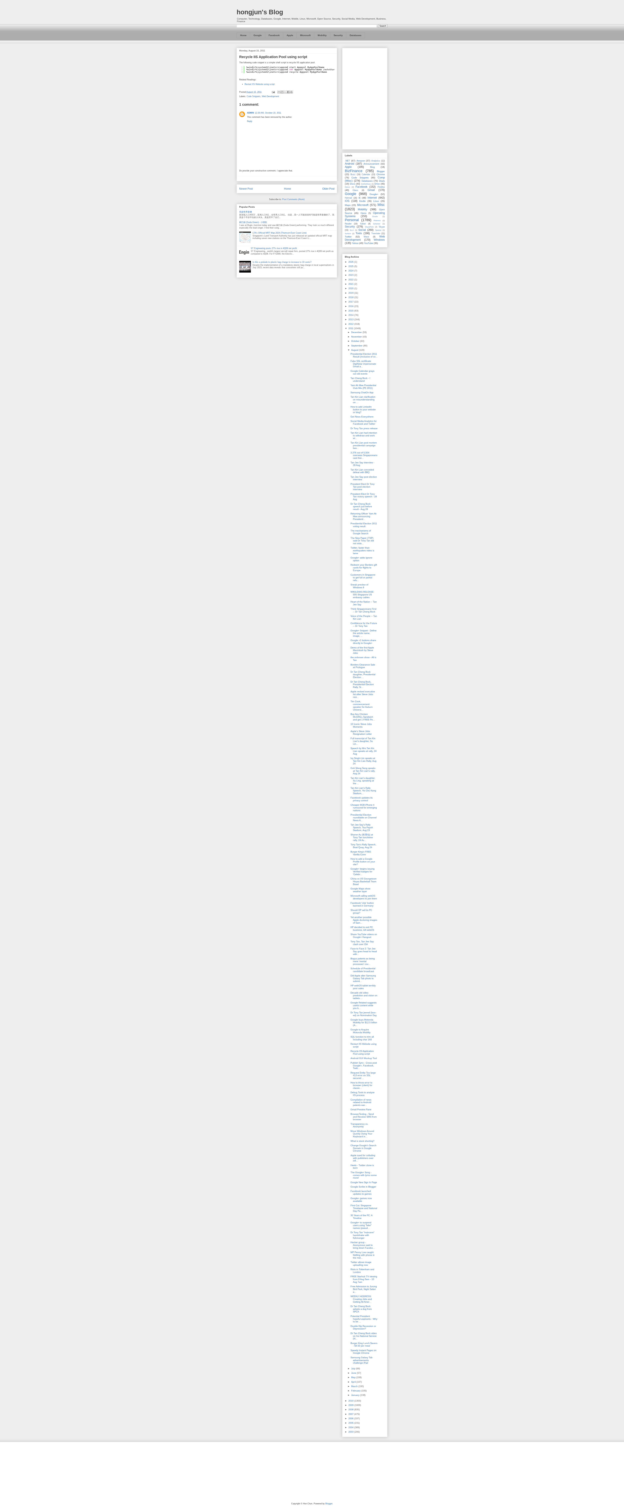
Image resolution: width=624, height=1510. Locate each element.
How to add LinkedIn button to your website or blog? (363, 409)
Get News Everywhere (362, 416)
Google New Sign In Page (364, 1182)
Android (349, 163)
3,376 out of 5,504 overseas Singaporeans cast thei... (364, 455)
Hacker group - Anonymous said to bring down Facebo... (363, 1245)
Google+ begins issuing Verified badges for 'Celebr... (363, 871)
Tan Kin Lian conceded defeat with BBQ (362, 471)
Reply (249, 121)
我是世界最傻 (245, 212)
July (353, 1368)
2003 (351, 1431)
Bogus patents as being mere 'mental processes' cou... (363, 961)
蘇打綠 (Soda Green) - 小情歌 (253, 222)
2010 (351, 1400)
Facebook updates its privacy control (362, 799)
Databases (355, 35)
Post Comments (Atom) (293, 199)
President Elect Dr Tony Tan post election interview (363, 487)
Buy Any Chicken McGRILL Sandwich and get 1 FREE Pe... (363, 717)
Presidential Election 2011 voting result (364, 525)
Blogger (381, 171)
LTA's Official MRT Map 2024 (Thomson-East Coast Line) (279, 233)
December (357, 332)
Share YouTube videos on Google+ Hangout (364, 935)
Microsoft (305, 35)
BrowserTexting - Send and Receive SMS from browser (364, 1117)
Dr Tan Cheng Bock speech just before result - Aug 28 (361, 507)
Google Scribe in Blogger (363, 1186)
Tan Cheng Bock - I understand (360, 379)
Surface (348, 234)
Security (338, 35)
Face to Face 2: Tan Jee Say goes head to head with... (364, 951)
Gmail (371, 190)
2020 (351, 288)
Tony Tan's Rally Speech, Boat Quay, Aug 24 (363, 846)
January (355, 1395)
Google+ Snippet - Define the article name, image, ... (364, 633)
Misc (381, 205)
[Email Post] (273, 92)
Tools (359, 233)
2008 (351, 1409)
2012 (351, 324)
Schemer (376, 224)
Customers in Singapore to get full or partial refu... (363, 577)
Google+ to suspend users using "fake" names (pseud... (361, 1225)
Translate (375, 233)
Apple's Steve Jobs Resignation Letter (361, 732)
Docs (352, 183)
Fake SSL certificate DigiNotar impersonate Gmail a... (363, 364)
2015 (351, 310)
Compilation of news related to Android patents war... (361, 1102)
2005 (351, 1423)
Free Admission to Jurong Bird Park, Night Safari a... (364, 1289)
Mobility (322, 35)
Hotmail (348, 198)
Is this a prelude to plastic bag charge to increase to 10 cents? (282, 262)
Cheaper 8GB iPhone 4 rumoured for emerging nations (364, 808)
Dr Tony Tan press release (364, 428)
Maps (348, 205)
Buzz (353, 174)
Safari (363, 224)
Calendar (366, 174)
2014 (351, 315)
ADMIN (250, 113)
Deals (382, 181)
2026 (351, 262)
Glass (355, 190)
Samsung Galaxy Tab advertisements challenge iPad (361, 1360)
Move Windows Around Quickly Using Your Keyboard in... (362, 1134)
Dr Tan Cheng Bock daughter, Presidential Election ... (363, 675)
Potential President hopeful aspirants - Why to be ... (364, 1319)
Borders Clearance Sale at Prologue (363, 666)
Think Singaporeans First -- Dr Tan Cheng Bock (363, 610)
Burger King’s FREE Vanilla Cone (361, 853)
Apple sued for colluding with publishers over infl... (363, 1158)
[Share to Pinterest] (291, 92)
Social (362, 229)
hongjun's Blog (260, 12)
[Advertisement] (365, 98)
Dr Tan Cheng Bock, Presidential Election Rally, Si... (362, 684)
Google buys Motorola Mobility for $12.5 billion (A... (364, 1022)
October (355, 341)
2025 (351, 266)
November (357, 336)
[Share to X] (285, 92)
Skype (382, 227)
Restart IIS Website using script (260, 84)
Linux (376, 201)
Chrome (381, 174)
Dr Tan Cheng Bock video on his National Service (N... (364, 1336)
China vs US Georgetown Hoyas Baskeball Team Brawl (364, 881)
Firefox (381, 187)
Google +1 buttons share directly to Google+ (363, 641)
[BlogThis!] (282, 92)
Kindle (362, 201)
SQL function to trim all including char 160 (362, 1038)
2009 (351, 1405)
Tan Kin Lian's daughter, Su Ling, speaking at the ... (363, 781)
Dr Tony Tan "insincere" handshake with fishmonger (362, 1235)
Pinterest (377, 220)
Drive (377, 183)
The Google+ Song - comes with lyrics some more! (364, 1175)
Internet (372, 197)
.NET (347, 160)
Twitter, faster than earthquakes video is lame (362, 550)
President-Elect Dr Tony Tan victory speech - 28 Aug (364, 497)
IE (359, 197)
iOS (347, 200)
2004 (351, 1427)
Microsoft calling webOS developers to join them (364, 897)
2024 (351, 270)
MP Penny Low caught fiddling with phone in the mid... (363, 1255)
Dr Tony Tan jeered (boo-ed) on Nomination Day (364, 1014)
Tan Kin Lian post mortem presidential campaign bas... (364, 445)
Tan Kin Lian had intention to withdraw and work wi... (364, 435)
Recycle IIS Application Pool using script (362, 1052)
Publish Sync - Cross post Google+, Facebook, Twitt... (364, 1065)
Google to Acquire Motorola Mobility (360, 1031)
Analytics (375, 161)
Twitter (348, 236)
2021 (351, 284)
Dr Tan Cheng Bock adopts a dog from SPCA (361, 1309)
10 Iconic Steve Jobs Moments (361, 725)
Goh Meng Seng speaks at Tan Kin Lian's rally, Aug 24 (363, 771)
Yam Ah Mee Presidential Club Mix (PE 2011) (363, 386)
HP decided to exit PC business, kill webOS (362, 928)
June (354, 1373)
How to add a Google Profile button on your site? (363, 862)
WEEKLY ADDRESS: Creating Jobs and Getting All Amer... (361, 1299)
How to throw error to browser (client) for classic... (361, 1085)
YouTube (368, 243)
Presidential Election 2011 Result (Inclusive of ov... (364, 355)
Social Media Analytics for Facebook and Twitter (364, 422)
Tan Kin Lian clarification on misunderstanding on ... (363, 400)
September (357, 345)
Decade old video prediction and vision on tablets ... (364, 995)
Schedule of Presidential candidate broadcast (363, 970)
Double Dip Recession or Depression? (363, 1327)
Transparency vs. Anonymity (359, 1125)
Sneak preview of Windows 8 (359, 586)
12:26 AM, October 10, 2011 (268, 113)
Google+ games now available (361, 1199)
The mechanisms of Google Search (361, 532)
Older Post (328, 188)
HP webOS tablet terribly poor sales (363, 987)
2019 (351, 293)
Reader (348, 224)
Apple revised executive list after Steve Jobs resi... (363, 694)
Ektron (347, 187)
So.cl (352, 230)
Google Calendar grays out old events (362, 372)
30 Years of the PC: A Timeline (361, 1216)
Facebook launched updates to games (361, 1192)
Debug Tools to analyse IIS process (363, 1093)
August (355, 350)
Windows (379, 239)
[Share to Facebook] (288, 92)
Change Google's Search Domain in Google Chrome (363, 1148)
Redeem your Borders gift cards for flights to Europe (364, 568)
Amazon (361, 160)
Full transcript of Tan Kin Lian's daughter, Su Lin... (363, 741)
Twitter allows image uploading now (361, 1263)
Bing (372, 167)
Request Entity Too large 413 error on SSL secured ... (363, 1075)
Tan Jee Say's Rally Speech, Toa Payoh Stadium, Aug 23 (362, 827)
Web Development (270, 96)
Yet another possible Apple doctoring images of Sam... (364, 920)
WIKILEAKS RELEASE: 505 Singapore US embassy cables (362, 595)
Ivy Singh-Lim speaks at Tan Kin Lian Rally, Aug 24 (363, 761)
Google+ (374, 194)
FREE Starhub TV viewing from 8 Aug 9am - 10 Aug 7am (364, 1279)
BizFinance (353, 171)
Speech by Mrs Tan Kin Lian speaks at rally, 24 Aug (364, 751)
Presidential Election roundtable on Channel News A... (364, 817)
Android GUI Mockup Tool (364, 1058)
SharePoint (369, 227)
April (353, 1382)
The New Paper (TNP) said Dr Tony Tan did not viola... (362, 541)
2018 (351, 297)
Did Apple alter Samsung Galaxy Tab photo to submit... (363, 978)
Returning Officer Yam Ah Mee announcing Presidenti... (364, 516)
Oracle (375, 216)
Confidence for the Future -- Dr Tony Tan (364, 624)
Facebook (274, 35)
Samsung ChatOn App (362, 392)
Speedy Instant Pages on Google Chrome (363, 1351)
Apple (290, 35)
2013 (351, 319)
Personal (352, 220)
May (353, 1377)
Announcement (371, 163)
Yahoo (355, 243)
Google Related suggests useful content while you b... (364, 1005)
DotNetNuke (366, 184)
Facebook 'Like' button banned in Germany (362, 904)
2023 (351, 275)
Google (258, 35)
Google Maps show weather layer (360, 890)
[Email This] (279, 92)
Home (243, 35)
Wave (366, 237)
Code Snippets (253, 96)
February (356, 1390)
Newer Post (246, 188)
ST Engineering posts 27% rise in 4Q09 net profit (274, 248)
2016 (351, 306)
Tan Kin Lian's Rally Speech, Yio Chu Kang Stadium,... (363, 791)
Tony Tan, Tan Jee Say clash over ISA (362, 943)
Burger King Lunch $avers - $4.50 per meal (364, 1344)
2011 (351, 328)
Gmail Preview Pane (361, 1109)
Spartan (378, 230)
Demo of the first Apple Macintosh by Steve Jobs (362, 650)
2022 (351, 279)
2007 (351, 1414)
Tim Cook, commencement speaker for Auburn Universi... (362, 705)
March (354, 1386)
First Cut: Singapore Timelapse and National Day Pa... (364, 1208)
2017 (351, 301)
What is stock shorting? (362, 1141)
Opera (363, 213)
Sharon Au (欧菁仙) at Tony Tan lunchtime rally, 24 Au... (362, 837)
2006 (351, 1418)
